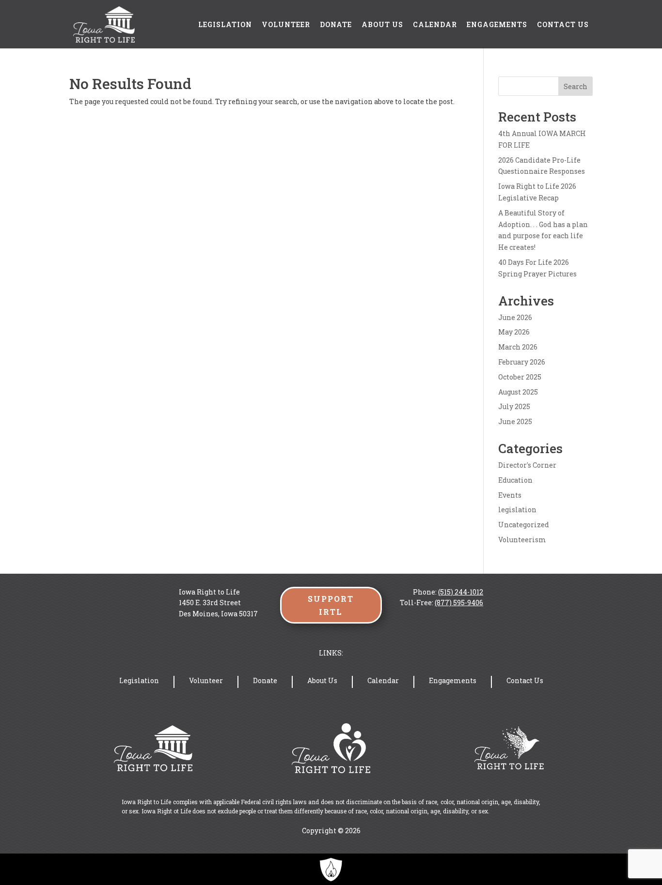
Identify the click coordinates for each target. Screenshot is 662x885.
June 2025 (515, 421)
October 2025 (519, 376)
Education (515, 480)
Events (509, 495)
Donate (336, 24)
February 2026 (521, 361)
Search (575, 86)
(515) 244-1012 (460, 591)
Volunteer (286, 24)
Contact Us (563, 24)
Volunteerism (522, 539)
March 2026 (517, 346)
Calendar (435, 24)
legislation (517, 509)
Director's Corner (527, 465)
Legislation (225, 24)
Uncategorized (523, 524)
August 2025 (518, 392)
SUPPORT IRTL (331, 605)
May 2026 (514, 331)
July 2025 (514, 406)
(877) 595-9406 (459, 602)
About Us (382, 24)
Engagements (497, 24)
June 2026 (515, 317)
